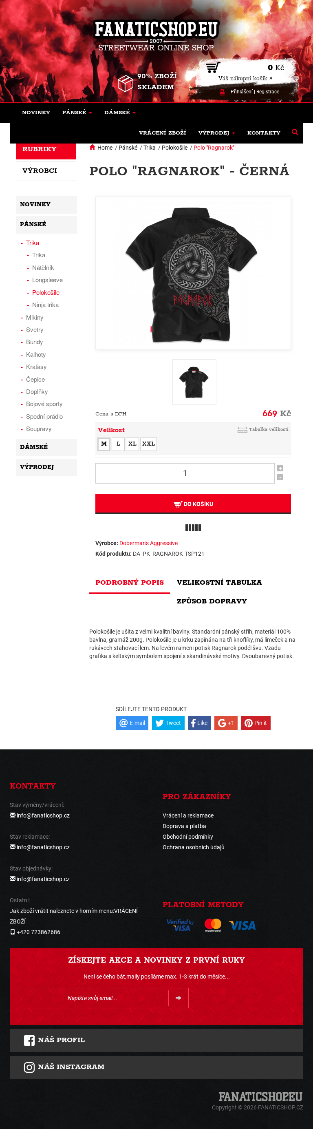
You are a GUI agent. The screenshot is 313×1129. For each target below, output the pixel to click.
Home (104, 147)
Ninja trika (45, 304)
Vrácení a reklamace (188, 815)
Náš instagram (69, 1067)
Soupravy (39, 428)
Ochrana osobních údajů (194, 847)
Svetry (35, 329)
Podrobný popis (129, 582)
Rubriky (39, 149)
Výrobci (39, 170)
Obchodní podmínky (188, 836)
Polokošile (174, 147)
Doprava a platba (184, 826)
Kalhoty (36, 354)
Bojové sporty (44, 403)
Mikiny (35, 317)
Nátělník (43, 267)
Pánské (128, 147)
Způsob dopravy (212, 601)
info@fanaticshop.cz (43, 815)
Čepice (35, 379)
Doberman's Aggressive (148, 543)
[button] (77, 113)
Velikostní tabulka (219, 582)
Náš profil (60, 1040)
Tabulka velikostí (269, 429)
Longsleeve (47, 279)
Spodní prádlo (44, 416)
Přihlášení (242, 92)
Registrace (267, 92)
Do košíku (198, 504)
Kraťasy (36, 366)
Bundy (34, 341)
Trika (149, 147)
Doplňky (37, 391)
